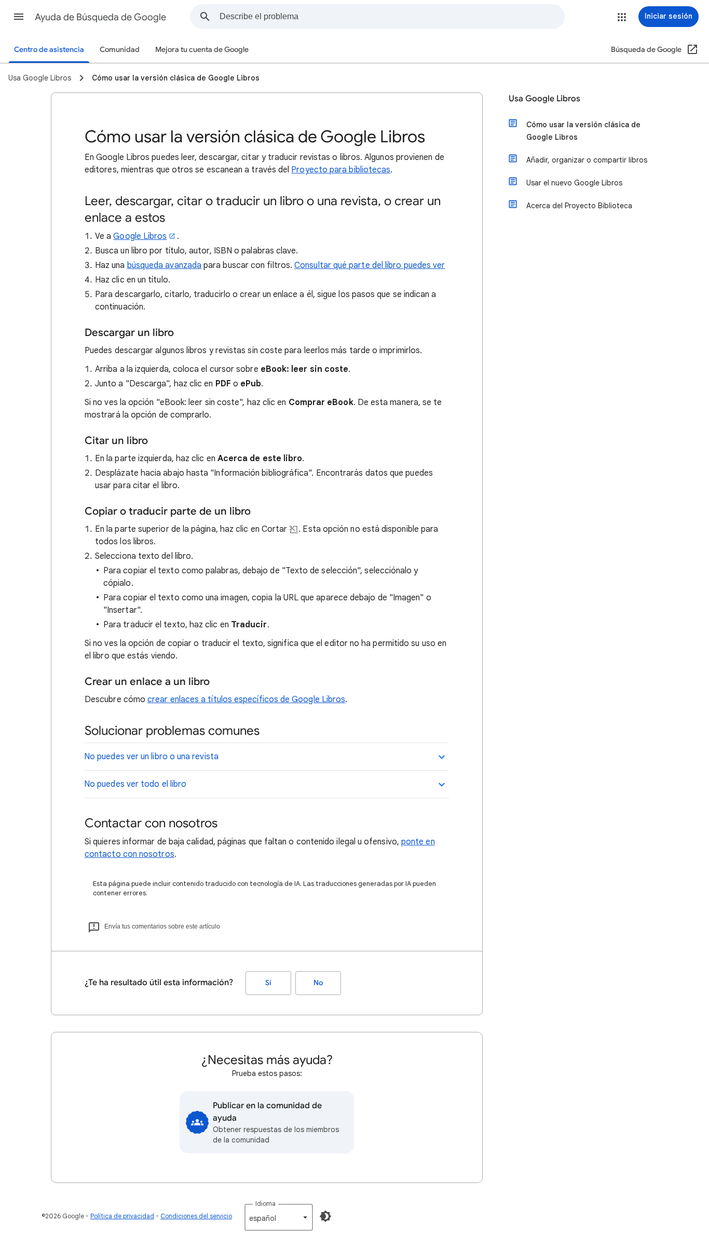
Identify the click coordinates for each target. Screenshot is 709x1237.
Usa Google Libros (544, 98)
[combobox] (392, 17)
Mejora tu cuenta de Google (202, 49)
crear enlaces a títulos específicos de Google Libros (246, 699)
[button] (18, 16)
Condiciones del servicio (196, 1216)
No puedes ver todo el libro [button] (135, 784)
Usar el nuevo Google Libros (574, 182)
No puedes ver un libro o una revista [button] (151, 756)
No (318, 982)
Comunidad (120, 49)
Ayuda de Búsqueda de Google (100, 17)
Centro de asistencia (49, 49)
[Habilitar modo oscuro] (325, 1216)
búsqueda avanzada (164, 265)
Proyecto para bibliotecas (340, 170)
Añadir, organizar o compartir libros (586, 160)
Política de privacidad (122, 1216)
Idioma (265, 1203)
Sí (268, 982)
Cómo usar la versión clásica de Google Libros (583, 131)
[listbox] (278, 1217)
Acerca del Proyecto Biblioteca (579, 205)
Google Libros (140, 236)
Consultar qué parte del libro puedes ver (369, 265)
